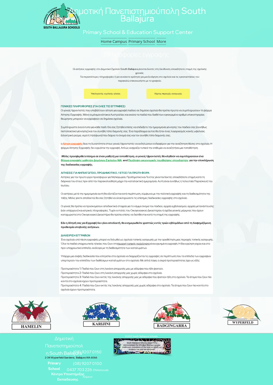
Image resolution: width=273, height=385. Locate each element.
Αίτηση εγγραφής (72, 143)
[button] (142, 41)
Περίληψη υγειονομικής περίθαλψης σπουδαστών (158, 160)
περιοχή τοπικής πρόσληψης (134, 243)
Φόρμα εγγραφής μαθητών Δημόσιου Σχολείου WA (91, 160)
